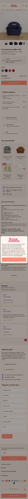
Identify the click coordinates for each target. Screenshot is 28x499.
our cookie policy (18, 255)
